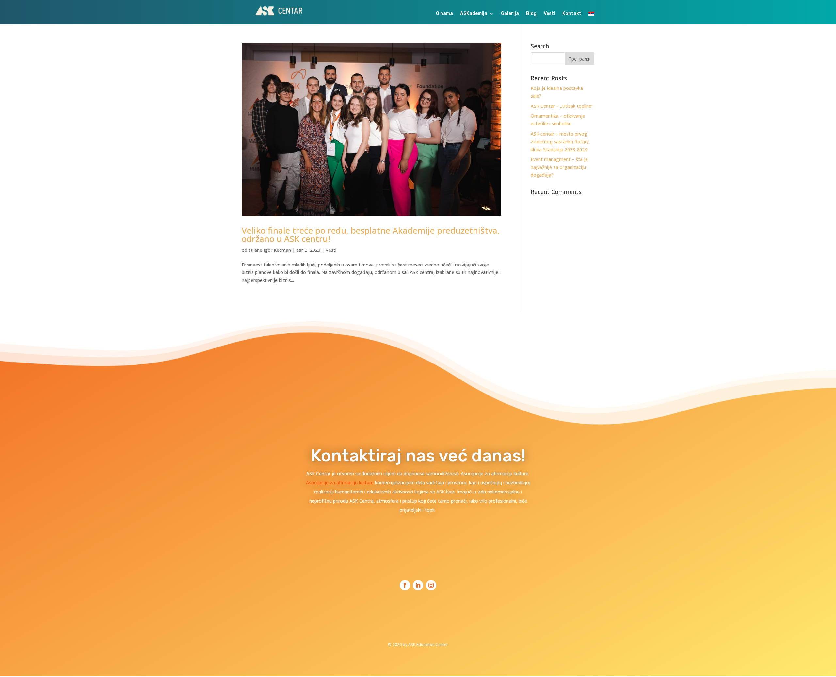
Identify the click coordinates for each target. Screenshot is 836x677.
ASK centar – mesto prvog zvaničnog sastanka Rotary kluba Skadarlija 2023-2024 (560, 142)
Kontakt (571, 13)
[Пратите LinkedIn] (418, 585)
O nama (444, 13)
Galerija (510, 13)
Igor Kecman (277, 250)
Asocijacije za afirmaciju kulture (340, 482)
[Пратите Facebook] (405, 585)
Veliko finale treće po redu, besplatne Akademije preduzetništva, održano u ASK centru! (371, 234)
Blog (531, 13)
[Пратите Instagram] (431, 585)
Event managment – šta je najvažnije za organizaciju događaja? (559, 167)
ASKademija (473, 13)
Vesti (549, 13)
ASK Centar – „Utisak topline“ (562, 106)
